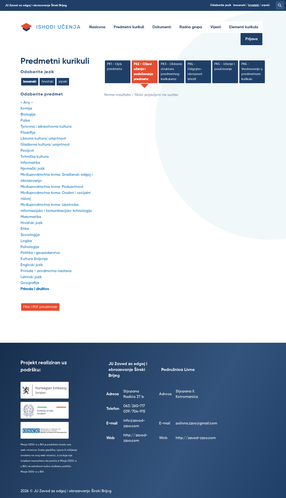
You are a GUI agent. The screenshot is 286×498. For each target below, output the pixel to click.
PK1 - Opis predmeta (114, 66)
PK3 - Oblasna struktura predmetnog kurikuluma (171, 71)
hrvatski (253, 5)
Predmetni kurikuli (129, 27)
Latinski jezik (31, 277)
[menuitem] (97, 27)
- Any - (27, 102)
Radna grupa (190, 27)
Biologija (28, 114)
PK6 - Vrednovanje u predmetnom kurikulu (251, 71)
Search (280, 5)
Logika (26, 241)
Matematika (31, 217)
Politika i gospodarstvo (40, 253)
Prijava (251, 39)
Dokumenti (161, 27)
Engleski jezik (32, 265)
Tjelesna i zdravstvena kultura (46, 127)
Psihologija (30, 247)
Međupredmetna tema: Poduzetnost (52, 187)
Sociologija (30, 235)
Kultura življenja (34, 259)
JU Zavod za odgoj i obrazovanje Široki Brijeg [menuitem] (36, 5)
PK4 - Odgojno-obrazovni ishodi (195, 71)
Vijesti (215, 27)
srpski (265, 5)
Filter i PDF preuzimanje (40, 306)
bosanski (29, 81)
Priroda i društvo (35, 289)
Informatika (30, 163)
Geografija (30, 283)
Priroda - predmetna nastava (46, 271)
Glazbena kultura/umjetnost (45, 144)
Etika (25, 229)
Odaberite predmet (42, 94)
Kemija (26, 108)
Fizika (25, 120)
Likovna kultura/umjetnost (43, 138)
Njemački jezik (33, 169)
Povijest (27, 151)
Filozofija (28, 133)
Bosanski (239, 5)
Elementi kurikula (243, 27)
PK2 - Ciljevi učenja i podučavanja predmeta (143, 71)
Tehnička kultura (35, 157)
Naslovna (97, 27)
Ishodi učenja (58, 27)
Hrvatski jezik (32, 223)
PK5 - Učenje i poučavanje (224, 66)
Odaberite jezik (37, 72)
